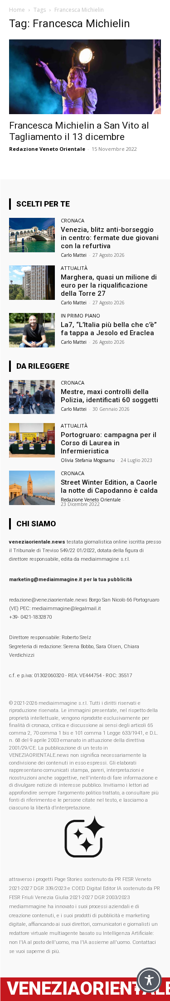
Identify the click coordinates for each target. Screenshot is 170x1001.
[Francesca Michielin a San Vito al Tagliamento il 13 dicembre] (85, 76)
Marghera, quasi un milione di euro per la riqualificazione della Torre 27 (109, 285)
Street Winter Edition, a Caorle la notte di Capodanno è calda (109, 486)
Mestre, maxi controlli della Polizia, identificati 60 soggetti (109, 396)
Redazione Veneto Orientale (47, 148)
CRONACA (72, 220)
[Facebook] (121, 989)
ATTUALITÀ (74, 267)
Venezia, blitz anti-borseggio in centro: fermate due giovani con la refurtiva (110, 238)
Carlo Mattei (74, 255)
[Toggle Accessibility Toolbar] (149, 980)
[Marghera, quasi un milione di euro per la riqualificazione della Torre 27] (32, 282)
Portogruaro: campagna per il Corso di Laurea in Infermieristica (108, 443)
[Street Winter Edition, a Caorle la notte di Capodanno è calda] (32, 488)
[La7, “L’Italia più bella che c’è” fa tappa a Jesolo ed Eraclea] (32, 330)
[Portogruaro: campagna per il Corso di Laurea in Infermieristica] (32, 440)
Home (17, 10)
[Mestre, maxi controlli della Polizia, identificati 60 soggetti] (32, 397)
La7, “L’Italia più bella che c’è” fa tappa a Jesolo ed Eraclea (109, 329)
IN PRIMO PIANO (80, 315)
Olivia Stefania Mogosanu (88, 460)
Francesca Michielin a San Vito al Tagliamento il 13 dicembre (79, 131)
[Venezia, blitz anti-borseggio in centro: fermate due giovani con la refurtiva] (32, 235)
